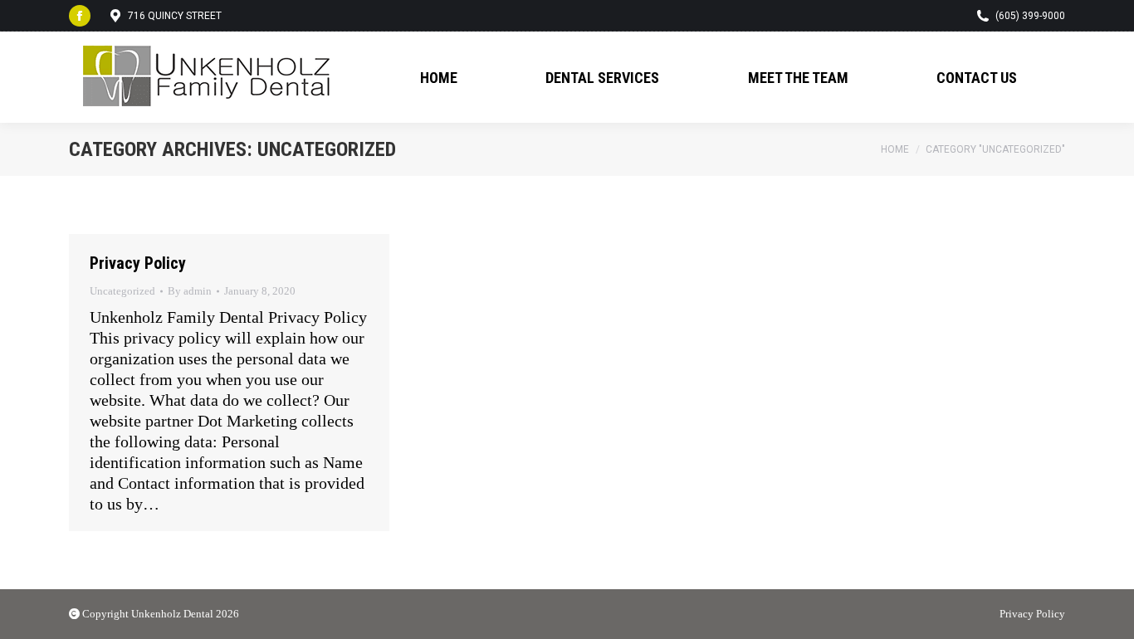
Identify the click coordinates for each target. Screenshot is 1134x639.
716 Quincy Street (175, 16)
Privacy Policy (138, 263)
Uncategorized (122, 291)
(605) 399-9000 (1030, 16)
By (190, 291)
